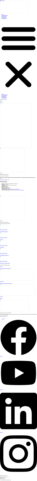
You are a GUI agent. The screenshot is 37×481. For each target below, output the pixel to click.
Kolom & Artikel (4, 95)
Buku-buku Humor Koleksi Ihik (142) (5, 268)
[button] (18, 56)
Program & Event (4, 17)
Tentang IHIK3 (4, 18)
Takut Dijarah (2, 247)
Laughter (1, 296)
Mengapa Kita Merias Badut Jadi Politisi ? (6, 283)
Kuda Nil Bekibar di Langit (4, 231)
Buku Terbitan (4, 96)
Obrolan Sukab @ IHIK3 (3, 229)
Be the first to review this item (14, 189)
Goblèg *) (1, 239)
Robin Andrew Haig (4, 179)
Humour (1, 298)
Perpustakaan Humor (5, 15)
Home (3, 14)
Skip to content (2, 0)
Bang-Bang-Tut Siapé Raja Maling (5, 263)
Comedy (1, 266)
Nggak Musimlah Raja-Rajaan (4, 255)
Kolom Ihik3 (2, 281)
